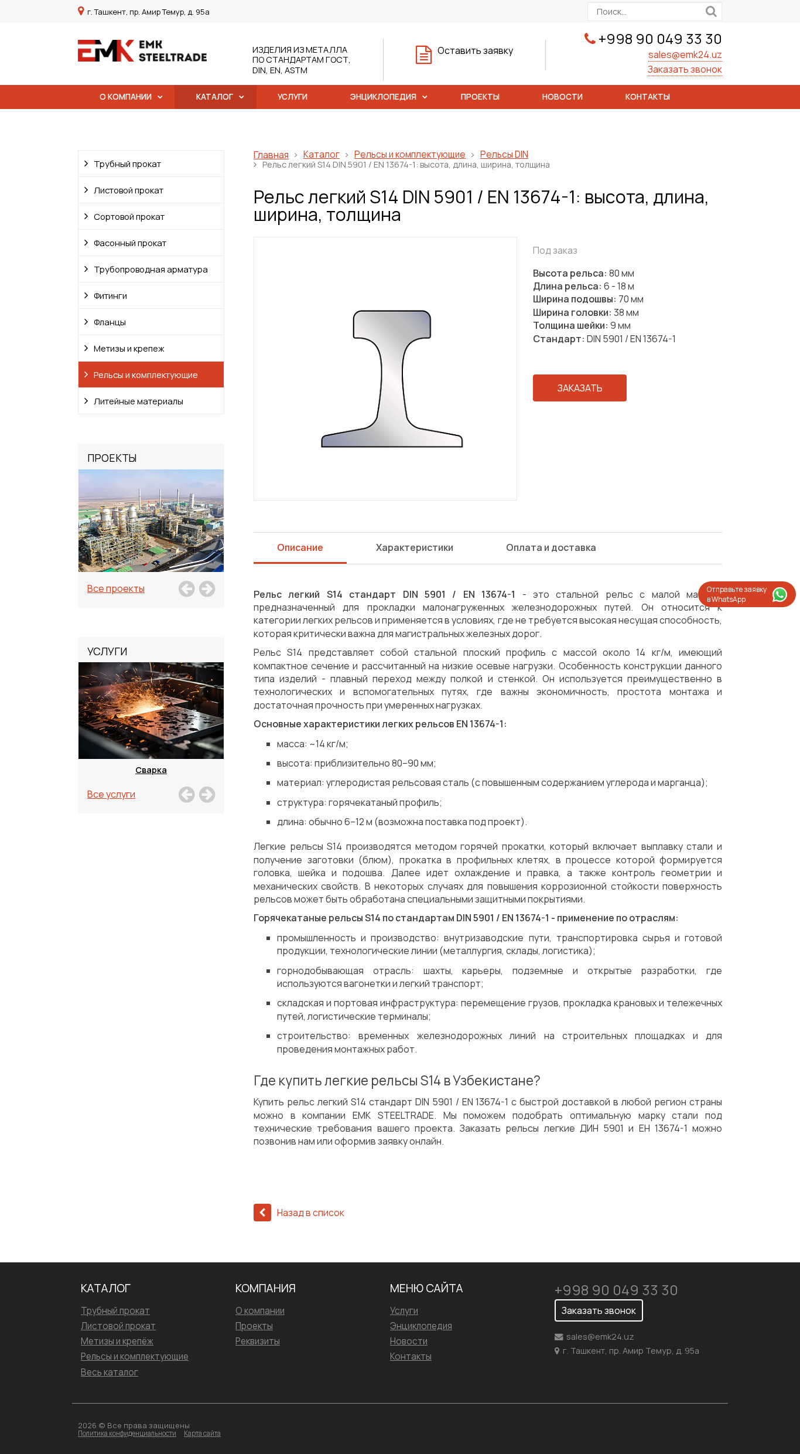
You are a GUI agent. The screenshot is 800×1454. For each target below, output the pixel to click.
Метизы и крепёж (117, 1341)
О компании (126, 96)
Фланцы (110, 322)
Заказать (580, 388)
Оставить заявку (475, 50)
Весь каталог (109, 1372)
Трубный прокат (127, 163)
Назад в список (310, 1212)
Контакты (647, 96)
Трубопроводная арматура (151, 269)
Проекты (480, 96)
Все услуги (111, 794)
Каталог (214, 96)
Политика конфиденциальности (127, 1433)
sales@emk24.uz (685, 54)
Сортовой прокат (129, 216)
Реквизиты (257, 1341)
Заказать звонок (685, 69)
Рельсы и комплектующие (146, 374)
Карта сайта (202, 1433)
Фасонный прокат (130, 242)
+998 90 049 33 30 (660, 38)
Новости (562, 96)
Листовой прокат (128, 190)
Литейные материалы (138, 401)
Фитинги (110, 295)
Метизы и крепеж (129, 348)
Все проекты (116, 588)
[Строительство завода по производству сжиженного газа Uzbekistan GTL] (151, 533)
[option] (151, 533)
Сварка (151, 769)
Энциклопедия (383, 96)
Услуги (292, 96)
